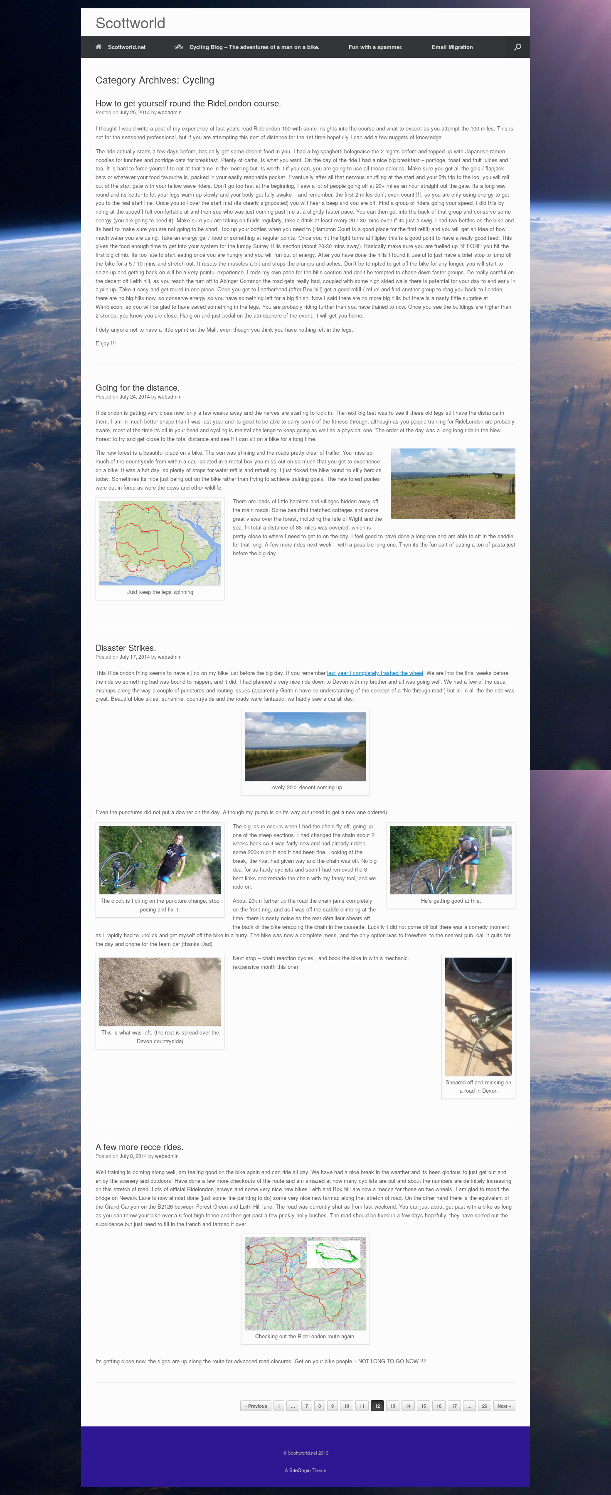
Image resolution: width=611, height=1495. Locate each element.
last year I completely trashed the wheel (375, 673)
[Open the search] (517, 47)
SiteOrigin (299, 1470)
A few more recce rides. (140, 1146)
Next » (504, 1406)
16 (438, 1406)
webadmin (170, 112)
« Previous (255, 1406)
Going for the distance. (138, 387)
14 (408, 1406)
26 (484, 1406)
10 (346, 1406)
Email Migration (452, 47)
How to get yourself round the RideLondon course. (188, 103)
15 (423, 1406)
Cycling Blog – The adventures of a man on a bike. (255, 47)
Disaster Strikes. (126, 647)
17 (454, 1406)
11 (362, 1406)
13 (392, 1406)
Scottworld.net (126, 47)
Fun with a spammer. (376, 47)
